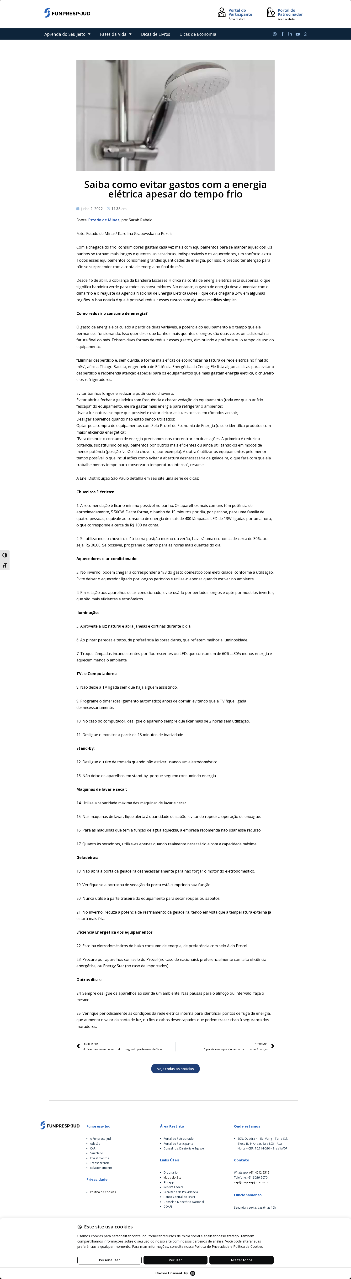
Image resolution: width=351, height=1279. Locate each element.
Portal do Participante (178, 1144)
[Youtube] (298, 34)
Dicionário (171, 1172)
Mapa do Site (172, 1177)
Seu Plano (96, 1153)
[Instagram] (275, 34)
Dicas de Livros (155, 34)
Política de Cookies (103, 1192)
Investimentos (99, 1158)
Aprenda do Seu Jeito (64, 34)
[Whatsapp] (305, 34)
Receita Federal (174, 1187)
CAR (93, 1148)
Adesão (95, 1144)
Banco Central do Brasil (180, 1197)
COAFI (168, 1207)
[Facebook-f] (282, 34)
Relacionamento (101, 1168)
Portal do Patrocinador (179, 1139)
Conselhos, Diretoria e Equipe (184, 1148)
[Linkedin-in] (290, 34)
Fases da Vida (113, 34)
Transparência (100, 1163)
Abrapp (169, 1182)
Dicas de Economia (198, 34)
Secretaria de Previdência (181, 1192)
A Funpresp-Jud (100, 1139)
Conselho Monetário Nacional (184, 1202)
